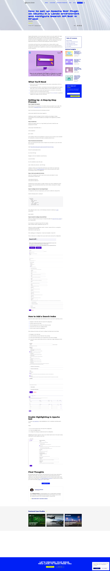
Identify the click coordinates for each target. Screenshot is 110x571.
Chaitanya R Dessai (38, 25)
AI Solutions (52, 2)
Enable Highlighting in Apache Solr (72, 44)
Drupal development (40, 169)
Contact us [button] (45, 483)
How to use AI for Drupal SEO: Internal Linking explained (77, 60)
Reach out (40, 479)
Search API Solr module (56, 218)
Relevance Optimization (62, 2)
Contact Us (80, 2)
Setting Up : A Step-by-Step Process (72, 41)
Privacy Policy (103, 564)
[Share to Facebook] (81, 25)
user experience (36, 421)
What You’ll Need (69, 40)
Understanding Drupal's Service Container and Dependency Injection (77, 77)
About (74, 2)
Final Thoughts (68, 46)
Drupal (46, 2)
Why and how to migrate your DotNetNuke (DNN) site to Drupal (77, 52)
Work (70, 2)
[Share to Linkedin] (79, 25)
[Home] (29, 3)
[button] (77, 25)
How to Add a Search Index (70, 43)
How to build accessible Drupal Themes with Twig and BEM (77, 69)
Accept (97, 568)
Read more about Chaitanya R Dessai (40, 498)
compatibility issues (37, 107)
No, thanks (104, 568)
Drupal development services (46, 478)
